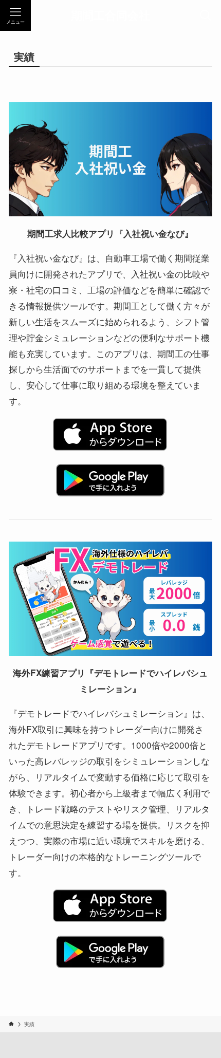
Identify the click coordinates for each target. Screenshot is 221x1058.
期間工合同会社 (110, 15)
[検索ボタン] (205, 15)
